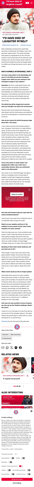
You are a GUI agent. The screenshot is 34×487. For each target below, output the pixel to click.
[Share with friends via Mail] (2, 347)
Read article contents (9, 45)
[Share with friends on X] (11, 347)
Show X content (17, 194)
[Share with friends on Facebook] (20, 347)
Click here (4, 321)
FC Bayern (4, 6)
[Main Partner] (27, 3)
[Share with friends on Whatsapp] (7, 347)
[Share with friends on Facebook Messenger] (16, 347)
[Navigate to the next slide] (23, 386)
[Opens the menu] (31, 3)
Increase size (24, 45)
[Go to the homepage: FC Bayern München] (3, 3)
